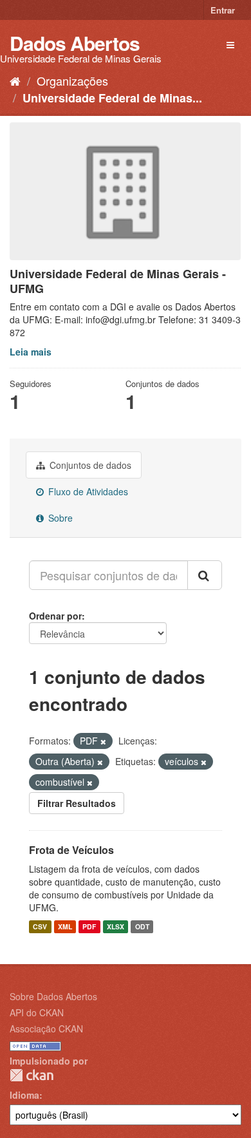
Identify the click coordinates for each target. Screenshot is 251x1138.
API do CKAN (37, 1012)
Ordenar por (55, 615)
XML (65, 926)
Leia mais (30, 351)
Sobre (59, 517)
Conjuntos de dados (89, 465)
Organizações (72, 80)
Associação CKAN (46, 1028)
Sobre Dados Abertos (53, 996)
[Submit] (204, 575)
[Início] (15, 80)
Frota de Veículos (71, 849)
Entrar (222, 10)
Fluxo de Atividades (87, 491)
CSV (40, 926)
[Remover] (103, 741)
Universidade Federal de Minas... (112, 98)
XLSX (115, 926)
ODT (142, 926)
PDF (89, 926)
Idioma (24, 1094)
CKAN (31, 1075)
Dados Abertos (75, 43)
